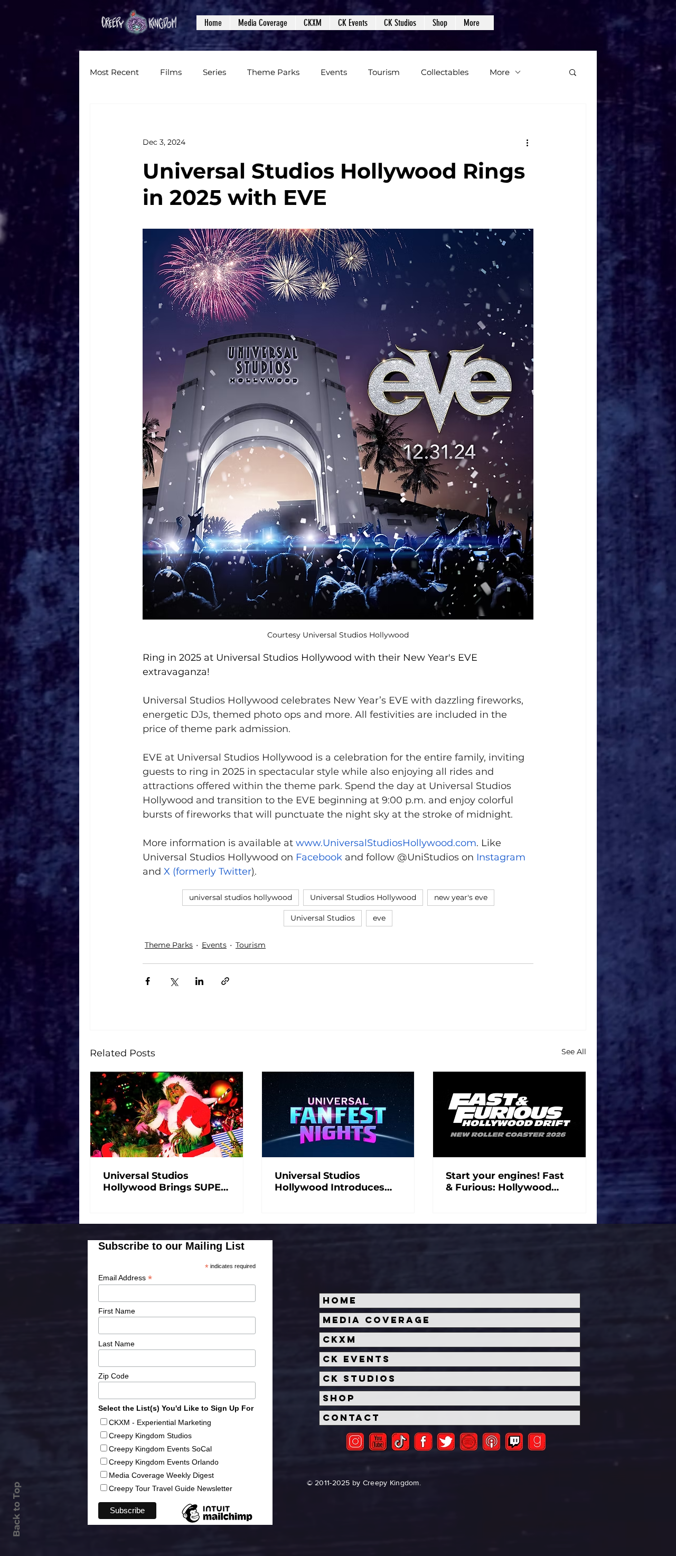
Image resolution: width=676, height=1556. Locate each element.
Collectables (444, 72)
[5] (378, 1441)
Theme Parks (273, 72)
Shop (339, 1398)
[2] (355, 1441)
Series (214, 72)
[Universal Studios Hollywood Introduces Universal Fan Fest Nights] (338, 1114)
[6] (468, 1441)
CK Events (356, 1359)
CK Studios (359, 1378)
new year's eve (460, 897)
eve (379, 918)
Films (171, 72)
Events (334, 72)
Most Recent (114, 72)
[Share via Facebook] (148, 981)
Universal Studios (322, 918)
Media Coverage (376, 1320)
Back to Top (16, 1509)
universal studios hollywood (240, 897)
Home (340, 1300)
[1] (400, 1441)
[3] (423, 1441)
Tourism (384, 72)
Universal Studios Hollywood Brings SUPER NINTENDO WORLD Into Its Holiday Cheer (165, 1181)
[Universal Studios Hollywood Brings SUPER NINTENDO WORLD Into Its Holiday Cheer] (166, 1114)
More (500, 72)
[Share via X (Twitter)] (173, 981)
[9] (537, 1441)
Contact (351, 1417)
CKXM (339, 1339)
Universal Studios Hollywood (363, 897)
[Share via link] (225, 981)
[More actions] (527, 142)
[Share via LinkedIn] (199, 981)
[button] (262, 22)
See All (573, 1051)
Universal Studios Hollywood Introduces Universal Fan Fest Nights (329, 1181)
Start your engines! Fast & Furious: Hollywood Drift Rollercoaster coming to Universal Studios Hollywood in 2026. (505, 1181)
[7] (491, 1441)
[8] (514, 1441)
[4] (446, 1441)
